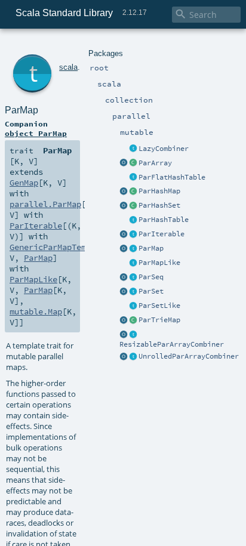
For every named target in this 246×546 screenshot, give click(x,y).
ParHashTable (164, 219)
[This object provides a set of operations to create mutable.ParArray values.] (123, 163)
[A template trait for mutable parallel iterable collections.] (133, 234)
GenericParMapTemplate (60, 247)
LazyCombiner (164, 148)
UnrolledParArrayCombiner (189, 356)
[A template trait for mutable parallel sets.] (133, 306)
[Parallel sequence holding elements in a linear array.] (133, 163)
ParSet (151, 291)
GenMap (24, 182)
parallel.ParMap (45, 204)
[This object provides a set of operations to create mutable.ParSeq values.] (123, 277)
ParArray (155, 163)
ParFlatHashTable (172, 177)
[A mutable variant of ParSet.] (133, 292)
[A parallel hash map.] (133, 191)
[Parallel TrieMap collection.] (133, 320)
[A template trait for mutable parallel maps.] (133, 249)
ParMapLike (159, 262)
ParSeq (151, 277)
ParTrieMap (159, 320)
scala (68, 67)
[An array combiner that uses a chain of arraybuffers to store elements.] (133, 335)
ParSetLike (159, 305)
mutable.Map (36, 311)
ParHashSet (159, 205)
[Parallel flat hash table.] (133, 178)
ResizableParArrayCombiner (171, 344)
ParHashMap (159, 191)
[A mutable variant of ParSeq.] (133, 277)
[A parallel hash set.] (133, 206)
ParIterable (161, 234)
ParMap (151, 248)
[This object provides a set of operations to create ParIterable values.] (123, 234)
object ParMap (36, 133)
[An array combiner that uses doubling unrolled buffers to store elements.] (133, 357)
